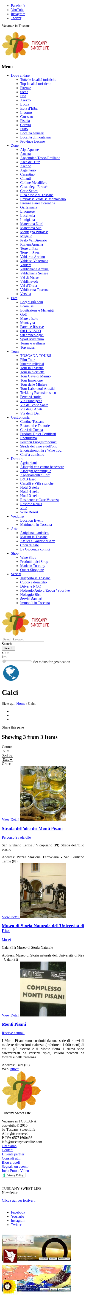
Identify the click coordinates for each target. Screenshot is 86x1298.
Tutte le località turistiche (38, 79)
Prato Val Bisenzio (33, 240)
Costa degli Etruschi (34, 187)
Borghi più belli (31, 302)
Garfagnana (28, 207)
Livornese (27, 211)
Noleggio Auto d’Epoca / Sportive (45, 590)
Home (20, 703)
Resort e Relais (31, 504)
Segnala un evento (15, 1166)
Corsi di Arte (29, 545)
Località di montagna (35, 137)
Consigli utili (11, 1158)
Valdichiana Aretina (34, 269)
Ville (23, 508)
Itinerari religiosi (32, 364)
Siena (24, 92)
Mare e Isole (29, 318)
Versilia (25, 294)
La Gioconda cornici (35, 549)
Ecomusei (27, 306)
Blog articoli (11, 1162)
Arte (14, 529)
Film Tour (27, 360)
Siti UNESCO (30, 331)
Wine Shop (28, 557)
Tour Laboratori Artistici (37, 388)
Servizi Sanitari (31, 599)
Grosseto (26, 117)
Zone (15, 145)
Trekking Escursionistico (38, 393)
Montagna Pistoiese (34, 232)
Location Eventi (31, 520)
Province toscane (32, 141)
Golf (23, 314)
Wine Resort (29, 512)
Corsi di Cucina (31, 430)
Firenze (25, 88)
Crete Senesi (29, 191)
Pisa (23, 96)
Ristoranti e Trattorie (35, 426)
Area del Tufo (30, 162)
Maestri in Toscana (33, 537)
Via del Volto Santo (34, 405)
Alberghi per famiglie (35, 471)
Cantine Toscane (32, 421)
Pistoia (25, 121)
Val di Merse (29, 277)
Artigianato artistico (34, 533)
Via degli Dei (29, 413)
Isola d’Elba (29, 108)
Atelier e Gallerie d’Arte (37, 541)
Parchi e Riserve (32, 327)
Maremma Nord (31, 224)
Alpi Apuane (29, 150)
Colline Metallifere (33, 182)
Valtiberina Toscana (34, 290)
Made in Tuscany (32, 566)
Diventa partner (13, 1154)
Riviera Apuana (31, 244)
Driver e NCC (30, 586)
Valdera (25, 265)
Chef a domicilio (32, 454)
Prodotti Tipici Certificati (38, 434)
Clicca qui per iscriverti (18, 1200)
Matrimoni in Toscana (36, 524)
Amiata (25, 154)
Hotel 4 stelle (29, 491)
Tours (15, 351)
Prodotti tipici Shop (34, 562)
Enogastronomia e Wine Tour (41, 450)
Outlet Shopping (32, 570)
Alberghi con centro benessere (42, 467)
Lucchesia (27, 215)
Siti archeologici (32, 335)
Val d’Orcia (28, 285)
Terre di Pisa (29, 248)
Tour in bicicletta (32, 372)
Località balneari (32, 133)
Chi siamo (9, 1146)
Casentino (27, 174)
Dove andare (20, 75)
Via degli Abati (31, 409)
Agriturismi (28, 463)
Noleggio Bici (30, 594)
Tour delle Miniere (33, 384)
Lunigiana (27, 220)
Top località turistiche (35, 84)
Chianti (25, 178)
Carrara (25, 125)
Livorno (26, 112)
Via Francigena (31, 401)
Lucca (24, 104)
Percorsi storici (31, 397)
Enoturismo (28, 438)
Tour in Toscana (32, 368)
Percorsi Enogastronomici (38, 442)
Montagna (27, 323)
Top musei (27, 347)
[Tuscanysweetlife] (25, 58)
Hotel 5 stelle (29, 487)
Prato (24, 129)
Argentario (28, 170)
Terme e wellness (32, 343)
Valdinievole (29, 281)
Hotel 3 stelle (29, 496)
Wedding (17, 516)
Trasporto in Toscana (35, 578)
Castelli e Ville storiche (36, 483)
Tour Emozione (31, 380)
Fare (14, 298)
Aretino (25, 166)
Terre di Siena (30, 253)
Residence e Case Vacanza (39, 500)
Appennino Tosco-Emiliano (40, 158)
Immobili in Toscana (35, 603)
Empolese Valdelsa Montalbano (43, 199)
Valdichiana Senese (34, 273)
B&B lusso (28, 479)
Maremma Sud (31, 228)
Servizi (16, 574)
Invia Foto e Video (15, 1171)
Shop (15, 553)
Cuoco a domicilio (33, 582)
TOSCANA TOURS (35, 356)
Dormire (17, 459)
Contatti (7, 1150)
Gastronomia (20, 417)
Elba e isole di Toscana (36, 195)
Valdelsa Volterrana (34, 261)
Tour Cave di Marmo (35, 376)
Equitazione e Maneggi (37, 310)
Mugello (26, 236)
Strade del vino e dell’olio (38, 446)
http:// (14, 1069)
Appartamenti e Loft (35, 475)
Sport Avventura (32, 339)
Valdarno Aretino (32, 257)
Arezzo (25, 100)
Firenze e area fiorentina (37, 203)
